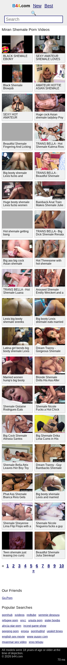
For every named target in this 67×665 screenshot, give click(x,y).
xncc (23, 620)
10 (61, 565)
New (37, 5)
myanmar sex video (14, 642)
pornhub (7, 614)
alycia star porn (11, 625)
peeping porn (10, 631)
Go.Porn (7, 598)
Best (48, 5)
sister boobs (52, 620)
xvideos (19, 614)
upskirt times (55, 631)
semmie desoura (48, 614)
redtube (31, 614)
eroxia (25, 631)
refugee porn (10, 620)
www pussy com (37, 636)
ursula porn (35, 620)
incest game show (34, 625)
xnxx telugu (36, 642)
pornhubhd (38, 631)
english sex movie (13, 636)
